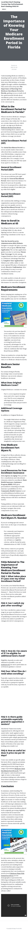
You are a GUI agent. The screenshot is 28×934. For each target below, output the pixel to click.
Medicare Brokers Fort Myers (11, 127)
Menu (3, 9)
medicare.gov (5, 664)
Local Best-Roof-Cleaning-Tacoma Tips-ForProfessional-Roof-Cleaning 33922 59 (12, 4)
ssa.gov (11, 245)
